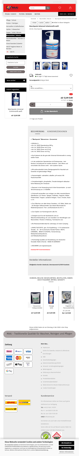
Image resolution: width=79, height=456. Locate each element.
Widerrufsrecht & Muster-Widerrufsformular (56, 385)
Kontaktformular (66, 421)
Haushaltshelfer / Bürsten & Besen (15, 39)
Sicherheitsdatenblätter (50, 382)
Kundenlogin (58, 2)
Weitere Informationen (67, 452)
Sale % (12, 52)
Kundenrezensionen (57, 131)
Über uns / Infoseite (67, 14)
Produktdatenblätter (49, 378)
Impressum (46, 347)
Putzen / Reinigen (25, 14)
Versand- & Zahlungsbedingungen (53, 366)
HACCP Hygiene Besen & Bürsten (14, 48)
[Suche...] (47, 8)
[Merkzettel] (59, 8)
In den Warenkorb (51, 111)
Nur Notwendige (66, 448)
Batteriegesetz (47, 369)
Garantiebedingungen (49, 360)
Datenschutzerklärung (41, 450)
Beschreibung (37, 131)
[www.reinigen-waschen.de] (12, 8)
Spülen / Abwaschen (13, 29)
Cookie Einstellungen (49, 388)
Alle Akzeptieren (66, 443)
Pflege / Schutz (10, 14)
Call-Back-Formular (56, 430)
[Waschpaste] (51, 44)
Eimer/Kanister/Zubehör (14, 43)
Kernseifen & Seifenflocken (15, 26)
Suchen (15, 67)
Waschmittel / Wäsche (13, 35)
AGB (44, 357)
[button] (70, 8)
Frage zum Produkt (37, 119)
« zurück (40, 23)
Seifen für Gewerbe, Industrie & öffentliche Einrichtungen (56, 352)
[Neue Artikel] (24, 80)
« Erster (34, 23)
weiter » (47, 23)
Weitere (37, 14)
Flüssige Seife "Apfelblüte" (51, 307)
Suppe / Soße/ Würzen (13, 32)
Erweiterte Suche (15, 71)
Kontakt (45, 375)
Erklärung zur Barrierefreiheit (52, 372)
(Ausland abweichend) (52, 76)
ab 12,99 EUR (15, 115)
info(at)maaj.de (50, 417)
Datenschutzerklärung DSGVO (52, 363)
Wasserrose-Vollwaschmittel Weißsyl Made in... (37, 307)
